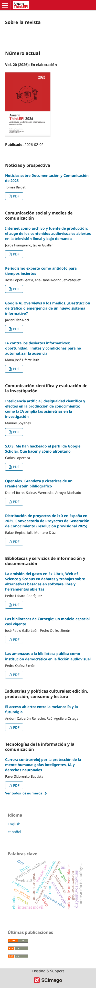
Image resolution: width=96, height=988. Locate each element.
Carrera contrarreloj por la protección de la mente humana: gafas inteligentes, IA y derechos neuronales (43, 764)
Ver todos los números (23, 793)
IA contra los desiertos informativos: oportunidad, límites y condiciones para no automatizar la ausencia (43, 348)
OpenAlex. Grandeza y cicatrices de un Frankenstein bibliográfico (38, 483)
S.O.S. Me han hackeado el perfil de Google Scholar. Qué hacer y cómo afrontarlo (42, 449)
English (14, 823)
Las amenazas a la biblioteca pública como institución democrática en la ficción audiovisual (48, 656)
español (14, 831)
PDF (15, 196)
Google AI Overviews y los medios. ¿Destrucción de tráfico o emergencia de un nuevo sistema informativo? (47, 308)
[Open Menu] (5, 5)
